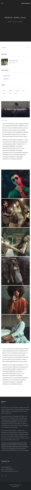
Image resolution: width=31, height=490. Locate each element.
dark (4, 90)
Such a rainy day (13, 60)
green (4, 93)
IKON (25, 3)
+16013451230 (9, 469)
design (10, 90)
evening (17, 90)
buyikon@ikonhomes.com (11, 471)
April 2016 (6, 78)
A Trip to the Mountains (15, 109)
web (16, 93)
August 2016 (6, 75)
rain (10, 93)
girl (23, 90)
